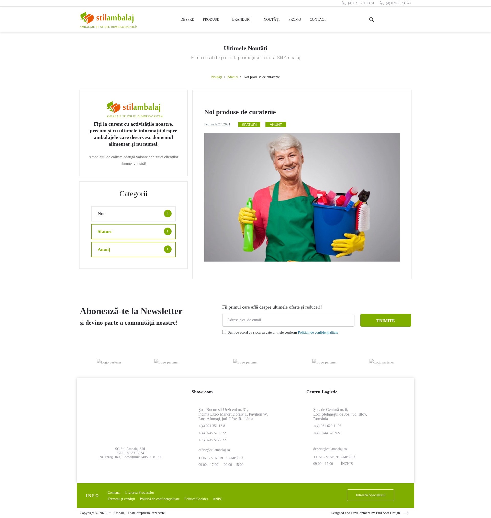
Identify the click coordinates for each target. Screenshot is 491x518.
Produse (211, 19)
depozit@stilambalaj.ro (330, 449)
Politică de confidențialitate (160, 499)
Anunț (276, 125)
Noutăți (272, 19)
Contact (318, 19)
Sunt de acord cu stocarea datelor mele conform (283, 332)
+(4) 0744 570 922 (327, 433)
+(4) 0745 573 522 (397, 3)
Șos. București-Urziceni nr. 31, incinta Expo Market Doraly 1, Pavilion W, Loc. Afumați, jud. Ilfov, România (233, 414)
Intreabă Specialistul (370, 495)
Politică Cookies (196, 499)
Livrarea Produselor (139, 493)
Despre (187, 19)
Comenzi (114, 493)
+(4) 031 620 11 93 (327, 426)
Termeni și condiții (121, 499)
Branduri (241, 19)
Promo (294, 19)
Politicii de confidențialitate (318, 332)
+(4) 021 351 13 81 (360, 3)
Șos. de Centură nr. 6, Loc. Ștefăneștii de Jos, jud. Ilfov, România (340, 414)
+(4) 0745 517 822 (212, 440)
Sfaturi (233, 77)
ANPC (217, 499)
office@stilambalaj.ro (214, 450)
